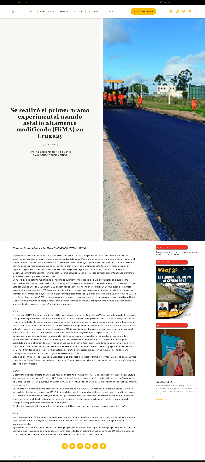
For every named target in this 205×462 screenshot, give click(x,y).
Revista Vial (21, 2)
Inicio (31, 11)
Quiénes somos (47, 11)
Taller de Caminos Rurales (142, 11)
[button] (64, 446)
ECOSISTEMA (164, 382)
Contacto (111, 11)
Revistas (64, 11)
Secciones (93, 11)
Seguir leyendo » (162, 399)
